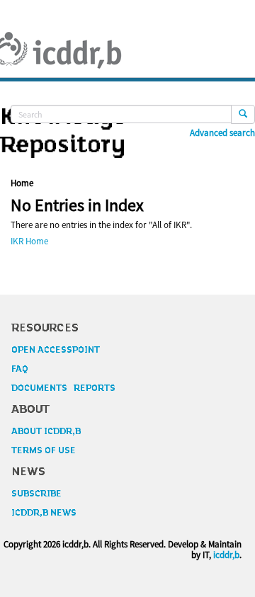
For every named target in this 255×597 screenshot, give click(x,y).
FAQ (19, 369)
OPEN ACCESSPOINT (55, 350)
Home (22, 183)
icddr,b (226, 555)
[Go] (243, 114)
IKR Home (29, 241)
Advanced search (222, 133)
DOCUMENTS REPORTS (63, 388)
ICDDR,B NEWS (43, 512)
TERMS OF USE (43, 450)
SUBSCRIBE (36, 493)
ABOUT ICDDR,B (46, 431)
